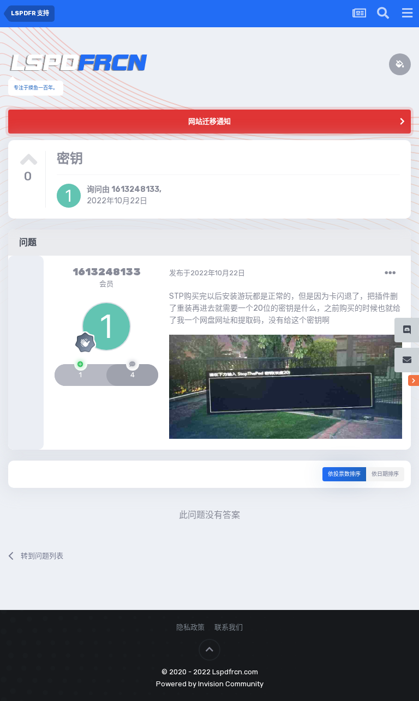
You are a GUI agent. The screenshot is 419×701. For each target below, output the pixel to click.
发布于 (207, 273)
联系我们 (228, 627)
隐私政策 (190, 627)
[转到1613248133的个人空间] (69, 196)
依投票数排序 (344, 474)
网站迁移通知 (209, 121)
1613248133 (135, 189)
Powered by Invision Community (210, 684)
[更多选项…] (390, 273)
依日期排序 (385, 474)
